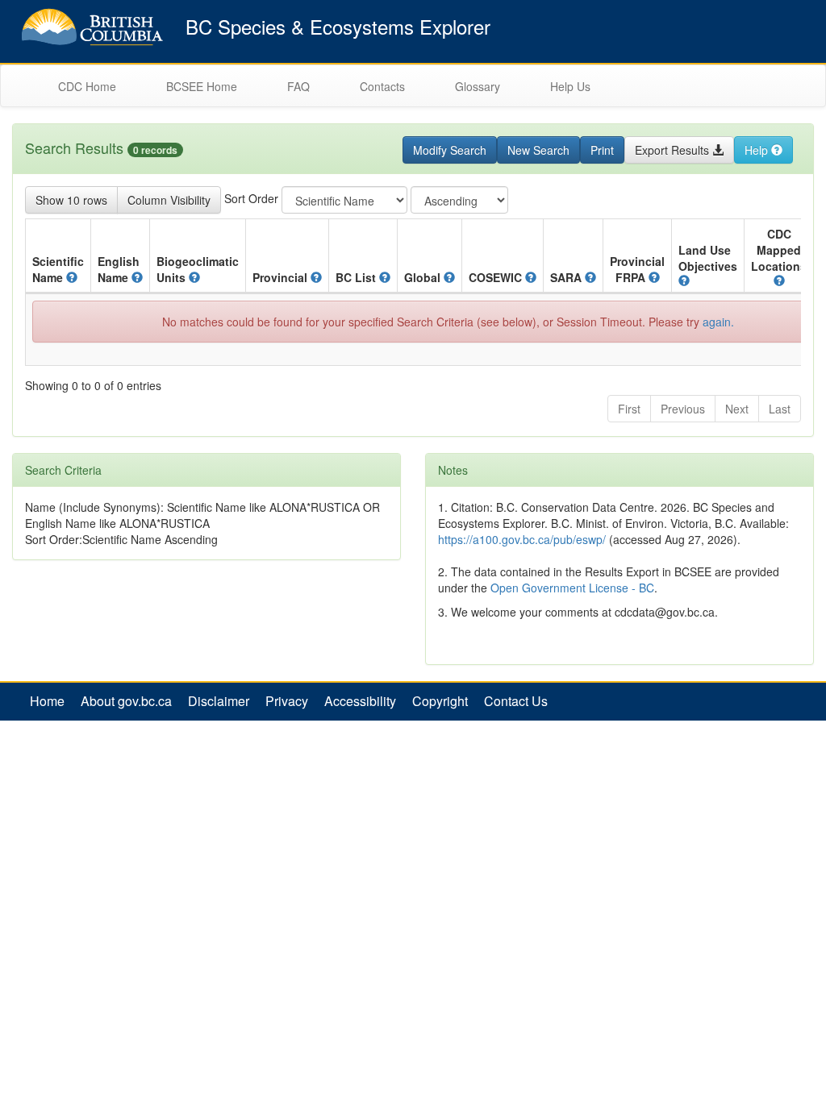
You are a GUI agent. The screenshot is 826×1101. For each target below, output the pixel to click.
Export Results (673, 150)
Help (758, 150)
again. (718, 322)
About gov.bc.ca (126, 701)
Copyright (440, 701)
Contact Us (516, 701)
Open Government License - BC (572, 588)
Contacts (382, 86)
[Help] (71, 277)
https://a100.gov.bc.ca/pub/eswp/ (522, 539)
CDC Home (87, 86)
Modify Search (449, 150)
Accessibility (360, 701)
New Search (538, 150)
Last (780, 409)
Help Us (570, 86)
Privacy (286, 701)
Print (602, 150)
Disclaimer (218, 701)
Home (47, 701)
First (629, 409)
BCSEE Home (201, 86)
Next (737, 409)
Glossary (477, 86)
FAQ (298, 86)
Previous (683, 409)
